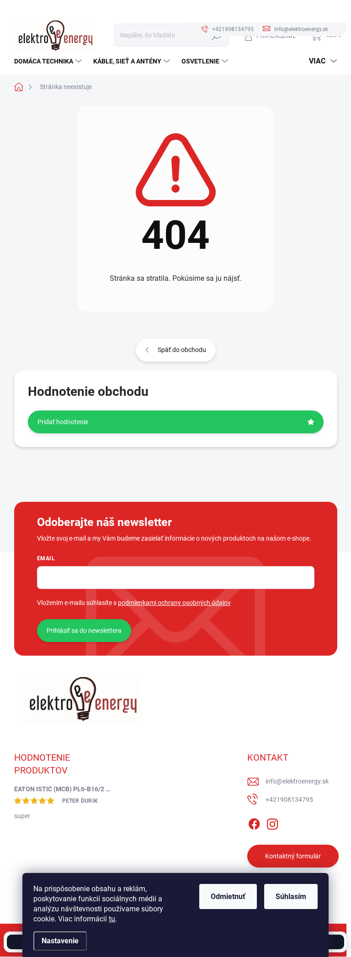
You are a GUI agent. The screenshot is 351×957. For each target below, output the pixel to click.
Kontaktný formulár (293, 856)
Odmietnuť (228, 896)
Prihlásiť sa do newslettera (84, 630)
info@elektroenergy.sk (297, 781)
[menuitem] (49, 61)
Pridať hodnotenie (62, 422)
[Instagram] (272, 822)
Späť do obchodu (182, 349)
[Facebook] (254, 822)
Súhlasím (291, 896)
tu (112, 919)
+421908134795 (289, 799)
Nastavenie (60, 940)
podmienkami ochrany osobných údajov (174, 602)
